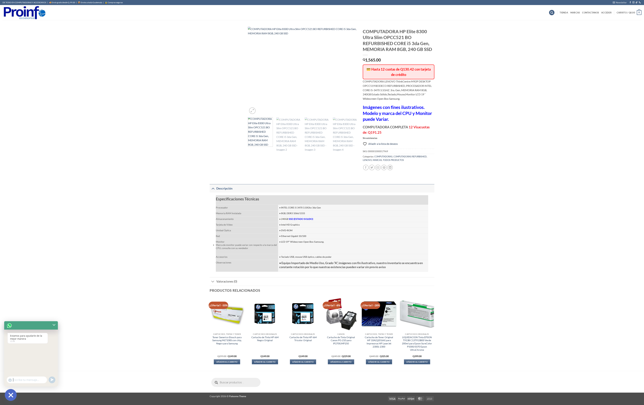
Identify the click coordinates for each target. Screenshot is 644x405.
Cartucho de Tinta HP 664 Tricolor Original (303, 339)
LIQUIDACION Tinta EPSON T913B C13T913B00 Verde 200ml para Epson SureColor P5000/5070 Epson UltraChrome (417, 343)
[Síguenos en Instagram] (633, 2)
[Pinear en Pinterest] (384, 167)
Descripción (224, 188)
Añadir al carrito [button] (227, 362)
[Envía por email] (378, 167)
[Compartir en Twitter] (372, 167)
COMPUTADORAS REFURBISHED (410, 156)
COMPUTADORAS (383, 156)
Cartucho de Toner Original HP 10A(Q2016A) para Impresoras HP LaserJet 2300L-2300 (379, 342)
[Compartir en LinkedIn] (390, 167)
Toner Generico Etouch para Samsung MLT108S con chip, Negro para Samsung (227, 340)
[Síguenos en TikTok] (637, 2)
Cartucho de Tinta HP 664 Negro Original (265, 339)
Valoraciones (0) (226, 281)
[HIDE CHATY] (11, 395)
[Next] (351, 71)
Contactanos (590, 12)
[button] (620, 2)
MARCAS (575, 12)
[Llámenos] (640, 2)
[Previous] (254, 71)
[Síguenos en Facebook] (630, 2)
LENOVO (367, 160)
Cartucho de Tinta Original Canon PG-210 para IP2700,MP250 (341, 340)
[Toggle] (213, 188)
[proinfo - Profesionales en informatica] (24, 12)
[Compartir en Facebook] (366, 167)
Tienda (564, 12)
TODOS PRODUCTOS (393, 160)
